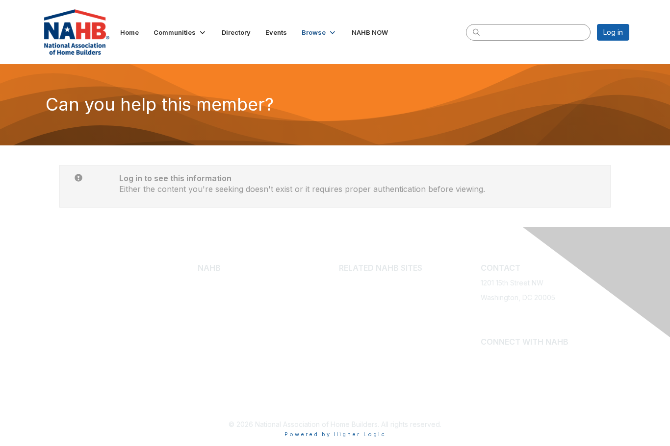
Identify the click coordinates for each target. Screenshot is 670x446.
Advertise (283, 283)
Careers (281, 297)
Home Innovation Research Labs (391, 350)
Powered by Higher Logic (335, 434)
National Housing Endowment (386, 394)
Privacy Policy (291, 312)
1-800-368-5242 (507, 312)
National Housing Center (378, 380)
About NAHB (217, 283)
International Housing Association (392, 365)
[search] (476, 32)
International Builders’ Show (383, 283)
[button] (180, 32)
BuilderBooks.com (368, 297)
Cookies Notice (293, 326)
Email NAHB (500, 326)
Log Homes (216, 360)
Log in (613, 32)
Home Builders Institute (375, 336)
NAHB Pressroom (225, 321)
